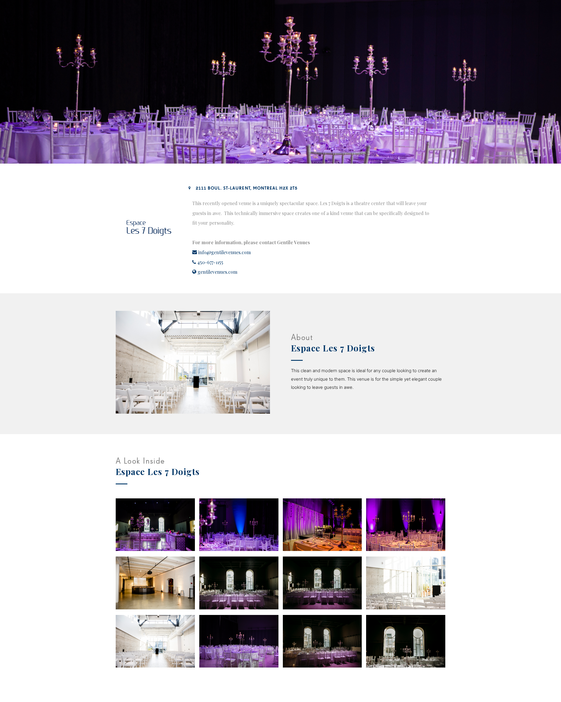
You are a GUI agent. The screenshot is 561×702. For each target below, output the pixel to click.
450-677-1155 (210, 262)
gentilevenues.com (217, 272)
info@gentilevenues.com (224, 252)
